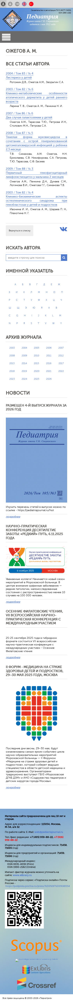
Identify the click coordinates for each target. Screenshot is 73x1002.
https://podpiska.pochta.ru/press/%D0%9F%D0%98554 (37, 886)
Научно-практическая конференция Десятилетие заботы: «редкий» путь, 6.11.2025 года (34, 532)
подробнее (13, 516)
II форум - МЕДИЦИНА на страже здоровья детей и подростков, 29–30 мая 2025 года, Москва (34, 671)
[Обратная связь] (17, 4)
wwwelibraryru (22, 875)
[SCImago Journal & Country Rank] (36, 958)
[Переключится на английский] (24, 4)
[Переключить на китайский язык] (31, 4)
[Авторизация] (10, 4)
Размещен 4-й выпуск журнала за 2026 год (36, 407)
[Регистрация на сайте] (3, 4)
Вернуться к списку (19, 230)
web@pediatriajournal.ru (48, 832)
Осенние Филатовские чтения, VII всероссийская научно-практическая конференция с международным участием (34, 617)
